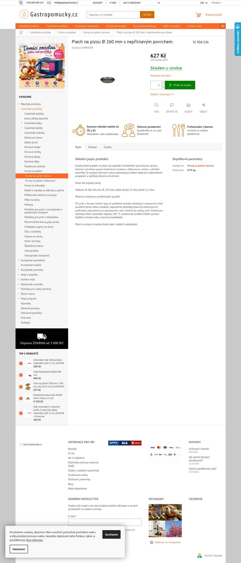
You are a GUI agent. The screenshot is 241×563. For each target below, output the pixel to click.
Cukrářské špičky (33, 128)
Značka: (82, 47)
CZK (202, 2)
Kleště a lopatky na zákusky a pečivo (44, 190)
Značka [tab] (107, 147)
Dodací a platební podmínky (83, 470)
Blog (70, 484)
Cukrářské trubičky (34, 132)
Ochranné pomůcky (31, 312)
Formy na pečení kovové (38, 175)
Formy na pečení (33, 171)
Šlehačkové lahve (33, 245)
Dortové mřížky (32, 151)
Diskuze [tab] (92, 147)
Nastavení (19, 549)
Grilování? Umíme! (199, 448)
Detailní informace (160, 94)
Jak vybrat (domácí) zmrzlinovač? (199, 458)
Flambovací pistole (34, 166)
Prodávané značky (78, 475)
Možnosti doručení (160, 75)
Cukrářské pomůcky (31, 108)
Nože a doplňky (29, 274)
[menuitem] (29, 26)
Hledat (147, 14)
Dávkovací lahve (33, 137)
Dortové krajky (32, 147)
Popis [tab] (78, 147)
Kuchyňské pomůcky (32, 269)
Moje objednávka (77, 488)
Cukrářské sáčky (33, 123)
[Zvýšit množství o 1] (163, 83)
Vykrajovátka (31, 250)
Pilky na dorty (32, 199)
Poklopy (28, 204)
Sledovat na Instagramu (168, 542)
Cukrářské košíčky (34, 113)
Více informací (34, 540)
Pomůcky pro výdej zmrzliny (36, 289)
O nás (113, 2)
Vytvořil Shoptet (213, 555)
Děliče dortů (31, 142)
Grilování (26, 317)
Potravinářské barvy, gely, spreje (41, 222)
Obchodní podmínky (79, 479)
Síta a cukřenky (32, 231)
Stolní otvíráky (32, 241)
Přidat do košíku (182, 85)
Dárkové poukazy (30, 308)
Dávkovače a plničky (32, 284)
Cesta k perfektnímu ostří (202, 468)
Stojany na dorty (33, 236)
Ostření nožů (28, 279)
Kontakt (98, 2)
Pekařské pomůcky (31, 104)
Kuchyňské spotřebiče (33, 260)
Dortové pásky (32, 156)
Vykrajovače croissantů (36, 255)
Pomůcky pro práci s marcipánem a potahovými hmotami (43, 211)
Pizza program (28, 298)
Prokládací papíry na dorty (38, 226)
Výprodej (26, 303)
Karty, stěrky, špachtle (36, 118)
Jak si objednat (132, 2)
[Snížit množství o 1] (163, 87)
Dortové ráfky (31, 161)
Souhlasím (111, 534)
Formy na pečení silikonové (40, 180)
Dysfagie (25, 322)
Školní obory (28, 293)
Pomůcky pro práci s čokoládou (41, 217)
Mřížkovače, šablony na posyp (40, 195)
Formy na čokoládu (34, 185)
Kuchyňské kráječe (31, 265)
